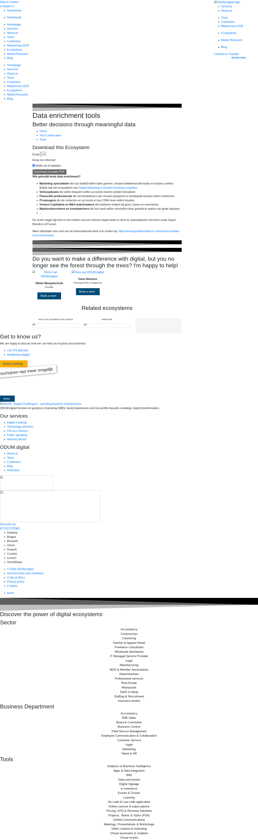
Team (10, 37)
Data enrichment (129, 779)
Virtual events (129, 837)
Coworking (129, 638)
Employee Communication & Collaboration (129, 735)
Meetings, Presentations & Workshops (129, 824)
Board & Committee (129, 722)
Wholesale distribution (129, 651)
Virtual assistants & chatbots (129, 833)
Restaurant (129, 687)
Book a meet (48, 295)
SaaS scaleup (129, 692)
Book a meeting (13, 363)
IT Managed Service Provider (129, 656)
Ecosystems (14, 49)
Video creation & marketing (129, 828)
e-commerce (129, 788)
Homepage (14, 24)
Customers (14, 41)
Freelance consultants (129, 647)
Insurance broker (129, 700)
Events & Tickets (129, 793)
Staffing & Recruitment (129, 696)
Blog (10, 58)
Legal (129, 660)
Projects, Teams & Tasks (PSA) (129, 815)
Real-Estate (129, 683)
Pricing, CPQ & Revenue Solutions (129, 810)
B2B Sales (129, 717)
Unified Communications (129, 819)
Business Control (129, 726)
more (6, 398)
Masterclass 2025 (18, 45)
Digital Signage (129, 784)
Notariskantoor (129, 674)
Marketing (129, 749)
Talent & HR (129, 753)
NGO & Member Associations (129, 669)
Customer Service (129, 740)
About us (12, 32)
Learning (129, 797)
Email (36, 154)
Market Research (17, 53)
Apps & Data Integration (129, 770)
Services (12, 28)
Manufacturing (129, 665)
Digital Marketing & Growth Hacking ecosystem (108, 187)
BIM (129, 775)
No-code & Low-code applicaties (129, 802)
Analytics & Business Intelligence (129, 766)
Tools (42, 139)
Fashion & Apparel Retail (129, 642)
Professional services (129, 678)
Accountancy (129, 629)
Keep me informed (43, 160)
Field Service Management (129, 731)
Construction (129, 634)
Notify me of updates (48, 165)
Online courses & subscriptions (129, 806)
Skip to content (9, 2)
